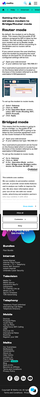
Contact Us (8, 357)
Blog (5, 363)
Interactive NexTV (10, 284)
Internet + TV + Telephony (14, 264)
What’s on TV (8, 291)
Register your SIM (10, 337)
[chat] (33, 390)
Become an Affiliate (11, 367)
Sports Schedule (10, 292)
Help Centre (8, 355)
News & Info (8, 365)
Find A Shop (8, 359)
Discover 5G (8, 331)
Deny (20, 226)
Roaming (6, 335)
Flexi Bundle (8, 250)
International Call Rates (13, 307)
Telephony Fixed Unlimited (14, 305)
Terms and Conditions (12, 369)
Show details (28, 206)
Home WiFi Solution (11, 266)
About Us (7, 353)
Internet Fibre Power (11, 262)
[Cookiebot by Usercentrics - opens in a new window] (28, 169)
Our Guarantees (9, 347)
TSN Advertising (10, 294)
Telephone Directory (11, 309)
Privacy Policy (9, 371)
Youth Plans (8, 323)
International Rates (11, 333)
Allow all (20, 213)
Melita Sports (8, 282)
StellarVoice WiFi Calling (13, 327)
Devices (6, 319)
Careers (6, 361)
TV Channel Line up (11, 288)
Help (13, 10)
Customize (19, 219)
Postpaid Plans (9, 321)
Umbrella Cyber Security (13, 270)
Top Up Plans (8, 325)
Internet (25, 10)
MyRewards (8, 349)
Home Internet (9, 260)
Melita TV (7, 280)
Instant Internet (9, 268)
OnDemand (7, 286)
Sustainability (8, 351)
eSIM (5, 329)
